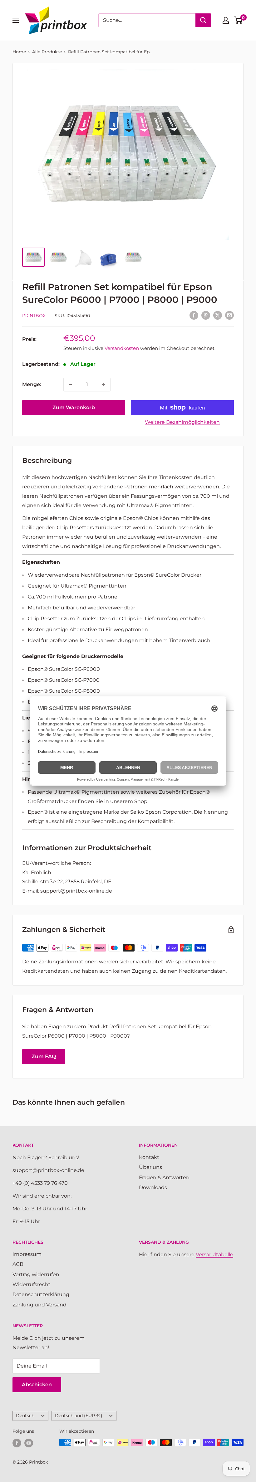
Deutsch (25, 1415)
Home (19, 52)
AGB (17, 1264)
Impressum (27, 1254)
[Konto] (226, 20)
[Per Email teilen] (229, 315)
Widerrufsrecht (31, 1284)
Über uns (150, 1167)
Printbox (34, 315)
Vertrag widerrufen (35, 1274)
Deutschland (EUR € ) (78, 1415)
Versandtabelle (214, 1254)
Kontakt (149, 1157)
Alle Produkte (47, 52)
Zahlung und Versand (39, 1305)
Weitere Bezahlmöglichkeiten (182, 422)
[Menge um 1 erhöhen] (103, 384)
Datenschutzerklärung (40, 1294)
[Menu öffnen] (15, 20)
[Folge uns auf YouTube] (28, 1443)
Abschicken (37, 1385)
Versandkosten (122, 348)
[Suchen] (203, 20)
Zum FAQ (44, 1056)
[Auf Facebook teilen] (194, 315)
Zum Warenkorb (73, 407)
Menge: (31, 384)
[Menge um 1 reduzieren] (70, 384)
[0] (238, 20)
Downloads (153, 1187)
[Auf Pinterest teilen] (205, 315)
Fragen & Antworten (164, 1177)
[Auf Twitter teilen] (217, 315)
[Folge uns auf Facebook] (16, 1443)
